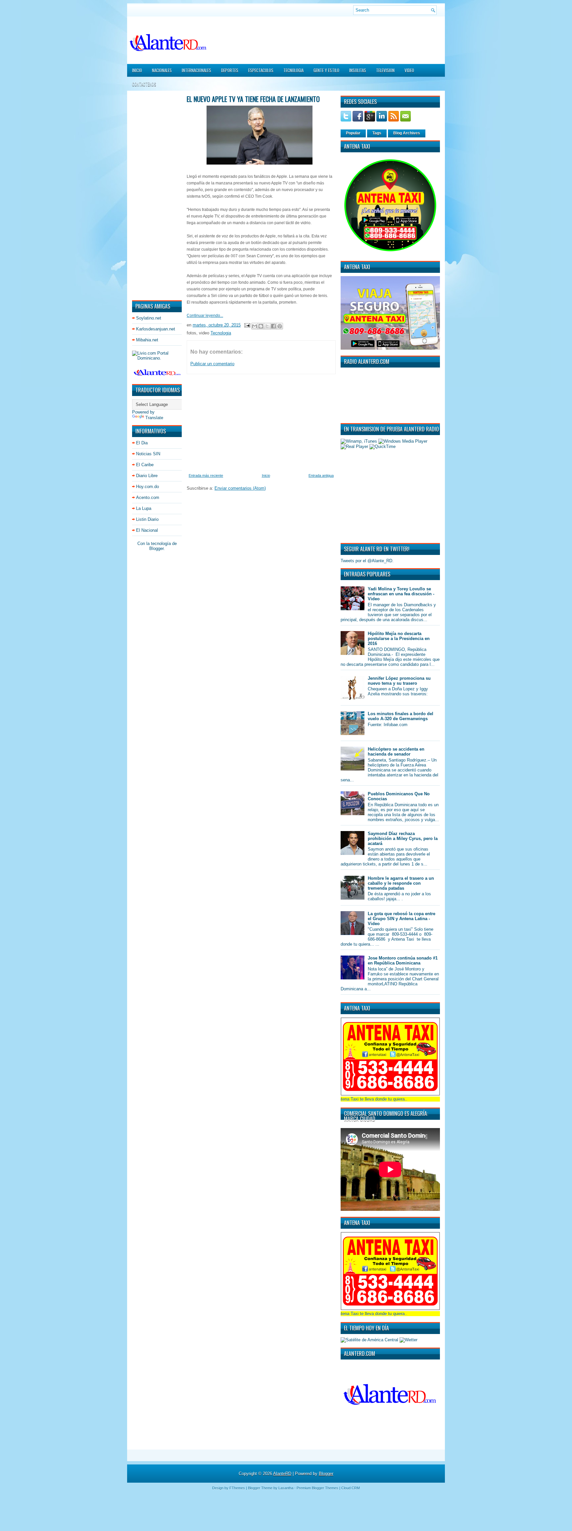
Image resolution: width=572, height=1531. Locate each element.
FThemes (237, 1488)
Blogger (156, 548)
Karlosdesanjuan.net (155, 328)
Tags (376, 133)
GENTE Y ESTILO (326, 70)
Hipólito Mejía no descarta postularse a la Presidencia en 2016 (399, 638)
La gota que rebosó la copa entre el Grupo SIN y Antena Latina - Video (401, 918)
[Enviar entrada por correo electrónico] (247, 324)
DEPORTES (229, 70)
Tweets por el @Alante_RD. (367, 560)
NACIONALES (162, 70)
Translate (154, 417)
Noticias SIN (148, 453)
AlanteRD (282, 1473)
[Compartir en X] (267, 326)
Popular (353, 133)
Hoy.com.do (147, 486)
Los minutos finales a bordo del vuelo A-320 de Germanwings (400, 716)
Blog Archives (406, 133)
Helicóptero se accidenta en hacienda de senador (396, 752)
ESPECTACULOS (260, 70)
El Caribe (145, 464)
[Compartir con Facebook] (273, 326)
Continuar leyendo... (205, 315)
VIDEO (409, 70)
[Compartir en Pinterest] (279, 326)
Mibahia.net (147, 339)
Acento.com (147, 497)
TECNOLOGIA (293, 70)
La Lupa (143, 508)
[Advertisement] (152, 195)
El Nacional (147, 530)
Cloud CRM (350, 1488)
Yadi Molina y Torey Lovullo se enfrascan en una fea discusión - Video (401, 593)
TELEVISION (385, 70)
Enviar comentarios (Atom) (240, 488)
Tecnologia (221, 332)
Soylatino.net (148, 318)
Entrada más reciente (206, 475)
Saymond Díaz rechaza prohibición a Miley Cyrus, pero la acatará (403, 838)
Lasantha (285, 1488)
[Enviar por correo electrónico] (254, 326)
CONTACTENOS (144, 84)
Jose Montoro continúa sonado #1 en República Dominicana (403, 960)
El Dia (142, 442)
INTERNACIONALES (196, 70)
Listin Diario (147, 519)
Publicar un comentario (212, 363)
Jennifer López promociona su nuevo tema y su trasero (399, 681)
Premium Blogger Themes (317, 1488)
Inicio (137, 70)
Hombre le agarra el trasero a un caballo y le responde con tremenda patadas (401, 883)
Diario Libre (147, 475)
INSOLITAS (357, 70)
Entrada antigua (321, 475)
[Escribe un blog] (261, 326)
